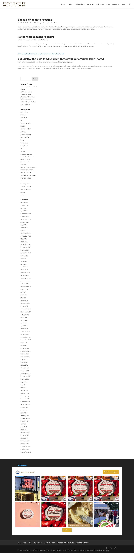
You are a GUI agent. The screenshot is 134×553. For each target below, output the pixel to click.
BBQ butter (24, 112)
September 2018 (26, 356)
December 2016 (25, 399)
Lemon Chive (25, 137)
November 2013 (26, 446)
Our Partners (38, 542)
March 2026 (24, 202)
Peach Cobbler (25, 104)
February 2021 (25, 303)
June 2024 (24, 227)
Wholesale (90, 4)
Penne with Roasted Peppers (36, 36)
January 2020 (25, 334)
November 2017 (26, 376)
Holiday (33, 62)
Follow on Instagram (111, 472)
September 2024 (26, 219)
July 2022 (24, 258)
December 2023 (25, 233)
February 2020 (25, 331)
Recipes (40, 23)
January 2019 (25, 348)
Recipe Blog (100, 4)
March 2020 (24, 328)
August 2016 (24, 407)
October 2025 (25, 205)
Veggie (71, 62)
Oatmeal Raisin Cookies (28, 102)
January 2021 (25, 306)
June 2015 (24, 427)
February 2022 (25, 272)
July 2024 (24, 225)
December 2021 (25, 278)
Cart (123, 4)
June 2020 (24, 320)
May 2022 (24, 264)
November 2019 (26, 337)
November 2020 (26, 312)
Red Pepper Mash (26, 154)
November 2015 (26, 418)
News (22, 140)
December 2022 (25, 244)
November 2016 (26, 401)
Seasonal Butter (26, 172)
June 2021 (24, 295)
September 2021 (26, 286)
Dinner (29, 40)
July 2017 (23, 384)
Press (108, 4)
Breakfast (24, 117)
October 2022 (25, 250)
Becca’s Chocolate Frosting (35, 19)
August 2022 (25, 255)
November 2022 (26, 247)
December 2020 (26, 309)
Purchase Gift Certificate (65, 542)
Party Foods (24, 145)
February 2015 (25, 432)
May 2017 (23, 387)
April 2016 (24, 413)
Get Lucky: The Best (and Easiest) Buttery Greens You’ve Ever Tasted (61, 59)
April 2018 (24, 362)
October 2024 (25, 216)
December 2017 (25, 373)
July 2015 (23, 424)
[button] (27, 488)
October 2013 (25, 449)
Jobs (29, 542)
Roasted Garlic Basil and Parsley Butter (55, 62)
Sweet (45, 23)
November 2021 (26, 281)
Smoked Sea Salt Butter (28, 175)
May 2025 (24, 208)
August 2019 (24, 342)
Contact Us (116, 4)
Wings (23, 195)
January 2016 (25, 415)
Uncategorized (25, 183)
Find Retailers (79, 4)
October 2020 (25, 314)
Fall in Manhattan (26, 92)
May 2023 (24, 239)
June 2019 (24, 345)
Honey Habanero (26, 134)
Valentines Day (25, 189)
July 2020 (24, 317)
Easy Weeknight (26, 129)
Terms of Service (99, 550)
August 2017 (24, 382)
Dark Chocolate (32, 23)
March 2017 (24, 390)
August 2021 (24, 289)
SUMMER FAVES (26, 178)
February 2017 (25, 393)
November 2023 (26, 236)
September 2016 (26, 404)
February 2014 (25, 441)
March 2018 (24, 365)
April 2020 (24, 326)
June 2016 (24, 410)
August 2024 (25, 222)
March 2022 (24, 269)
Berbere (23, 115)
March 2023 (24, 241)
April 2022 (24, 267)
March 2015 (24, 429)
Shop (70, 4)
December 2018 (25, 351)
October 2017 (25, 379)
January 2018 (25, 370)
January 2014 (25, 443)
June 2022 (24, 261)
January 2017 (25, 396)
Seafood (23, 164)
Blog (24, 542)
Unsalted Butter (53, 23)
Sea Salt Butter (25, 162)
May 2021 (23, 297)
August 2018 (24, 359)
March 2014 (24, 438)
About (63, 4)
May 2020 (24, 323)
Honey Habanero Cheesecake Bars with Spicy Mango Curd (28, 97)
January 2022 (25, 275)
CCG (22, 120)
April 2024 (24, 230)
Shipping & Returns (82, 542)
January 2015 (25, 435)
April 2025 (24, 211)
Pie (22, 148)
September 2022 (26, 253)
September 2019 (26, 340)
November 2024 (26, 213)
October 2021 (25, 283)
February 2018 (25, 368)
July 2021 (23, 292)
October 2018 (25, 354)
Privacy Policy (50, 542)
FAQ (19, 542)
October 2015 (25, 421)
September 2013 (26, 452)
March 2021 (24, 300)
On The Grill (24, 143)
